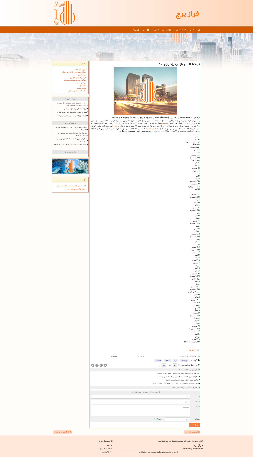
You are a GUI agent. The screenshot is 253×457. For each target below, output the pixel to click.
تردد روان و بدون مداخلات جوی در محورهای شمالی (72, 112)
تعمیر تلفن (82, 75)
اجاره (83, 189)
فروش (116, 126)
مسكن (145, 29)
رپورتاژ (134, 29)
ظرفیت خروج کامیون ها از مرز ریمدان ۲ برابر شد (72, 115)
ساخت (151, 129)
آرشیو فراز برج (107, 451)
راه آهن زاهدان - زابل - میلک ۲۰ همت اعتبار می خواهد (182, 380)
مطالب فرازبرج (191, 432)
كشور (64, 186)
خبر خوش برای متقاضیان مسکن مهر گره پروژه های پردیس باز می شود (178, 373)
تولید (79, 189)
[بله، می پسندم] (175, 365)
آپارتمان (165, 123)
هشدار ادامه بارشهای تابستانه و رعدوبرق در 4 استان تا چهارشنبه (70, 128)
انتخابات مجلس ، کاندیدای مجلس (73, 72)
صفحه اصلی (194, 29)
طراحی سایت (81, 83)
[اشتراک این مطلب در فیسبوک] (97, 365)
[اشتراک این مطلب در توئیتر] (93, 365)
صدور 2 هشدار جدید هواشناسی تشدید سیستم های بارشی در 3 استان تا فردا (175, 383)
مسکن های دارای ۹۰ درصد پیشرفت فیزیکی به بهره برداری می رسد (179, 376)
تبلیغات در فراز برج (105, 448)
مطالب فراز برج (179, 29)
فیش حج (83, 85)
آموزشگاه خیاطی (79, 70)
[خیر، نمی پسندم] (164, 365)
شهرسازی (165, 29)
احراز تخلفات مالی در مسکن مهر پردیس (75, 108)
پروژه (155, 29)
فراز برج (187, 13)
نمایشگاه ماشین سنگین (77, 91)
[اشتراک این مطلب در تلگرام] (101, 365)
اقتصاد (83, 186)
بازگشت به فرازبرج (62, 432)
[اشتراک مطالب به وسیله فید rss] (105, 365)
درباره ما (109, 445)
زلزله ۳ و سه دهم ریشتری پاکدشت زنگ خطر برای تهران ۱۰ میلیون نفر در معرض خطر (72, 104)
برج (185, 121)
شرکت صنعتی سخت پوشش (75, 80)
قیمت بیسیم (81, 88)
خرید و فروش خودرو (78, 77)
